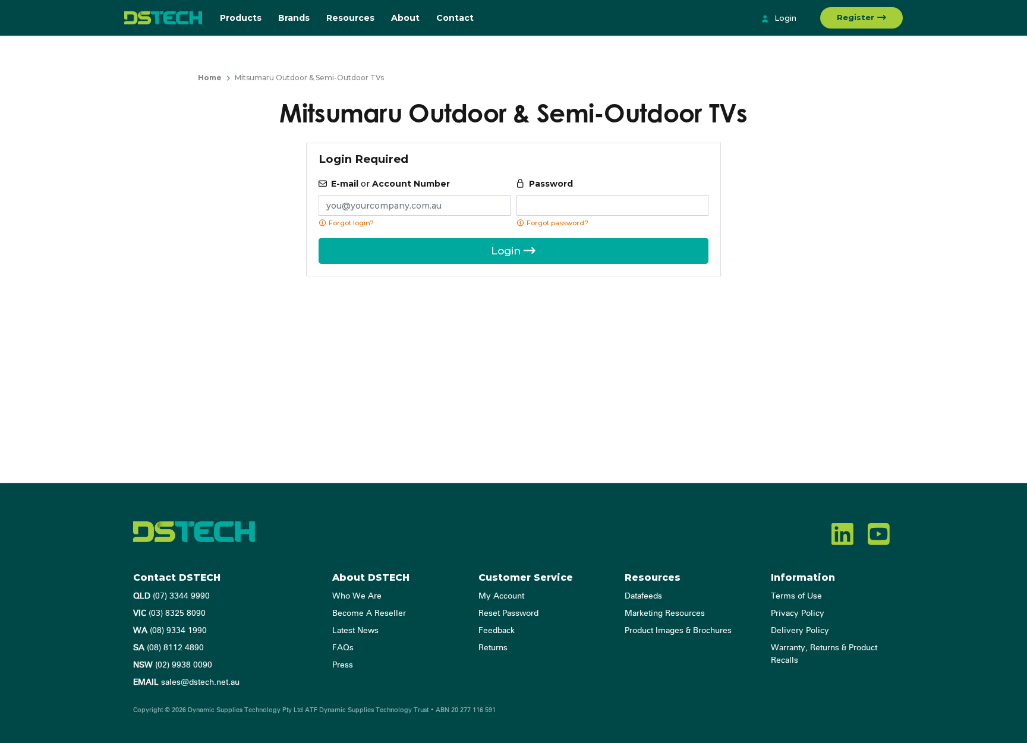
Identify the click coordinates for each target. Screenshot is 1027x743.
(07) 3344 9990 (171, 596)
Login (784, 18)
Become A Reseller (369, 613)
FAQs (343, 648)
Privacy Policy (797, 613)
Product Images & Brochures (678, 630)
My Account (501, 596)
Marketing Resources (665, 613)
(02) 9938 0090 (172, 665)
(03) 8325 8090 (169, 613)
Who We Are (357, 596)
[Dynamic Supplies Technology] (163, 18)
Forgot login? (350, 223)
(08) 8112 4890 (168, 648)
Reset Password (508, 613)
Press (342, 665)
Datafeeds (643, 596)
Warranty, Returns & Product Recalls (824, 654)
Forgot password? (556, 223)
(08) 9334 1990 (170, 630)
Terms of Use (796, 596)
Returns (493, 648)
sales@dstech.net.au (186, 682)
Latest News (355, 630)
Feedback (496, 630)
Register (857, 17)
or (390, 183)
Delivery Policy (800, 630)
